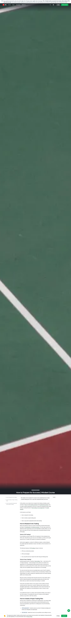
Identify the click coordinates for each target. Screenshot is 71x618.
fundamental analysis (44, 504)
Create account (64, 4)
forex (26, 504)
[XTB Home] (4, 5)
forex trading (37, 561)
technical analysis (35, 527)
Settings (58, 615)
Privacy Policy (29, 616)
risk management (40, 507)
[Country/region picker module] (53, 5)
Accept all (64, 615)
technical (36, 504)
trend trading (34, 507)
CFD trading (31, 504)
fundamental (27, 527)
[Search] (50, 5)
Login (58, 4)
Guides (54, 497)
